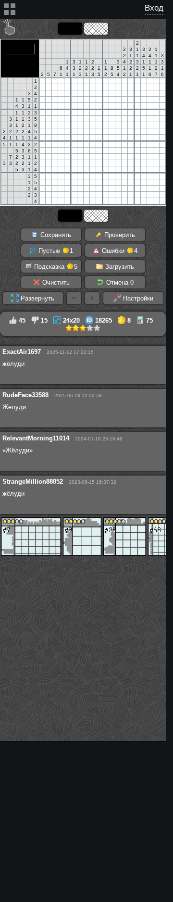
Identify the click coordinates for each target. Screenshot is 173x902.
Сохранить (54, 234)
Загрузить (118, 266)
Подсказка (54, 266)
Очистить (55, 282)
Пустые (55, 250)
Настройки (137, 298)
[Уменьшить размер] (74, 298)
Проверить (118, 234)
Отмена (119, 282)
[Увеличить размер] (92, 298)
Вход (154, 8)
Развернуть (36, 298)
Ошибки (118, 250)
